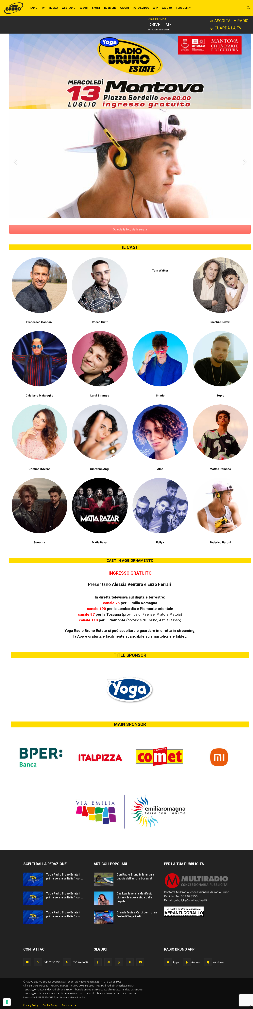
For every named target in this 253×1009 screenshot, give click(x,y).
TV (43, 7)
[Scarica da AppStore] (168, 962)
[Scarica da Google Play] (187, 962)
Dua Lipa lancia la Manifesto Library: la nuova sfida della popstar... (135, 897)
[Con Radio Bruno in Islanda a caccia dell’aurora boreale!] (103, 879)
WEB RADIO (69, 7)
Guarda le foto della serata (130, 229)
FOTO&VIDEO (141, 7)
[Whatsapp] (38, 962)
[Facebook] (98, 962)
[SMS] (27, 962)
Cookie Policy (50, 1005)
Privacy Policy (30, 1005)
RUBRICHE (110, 7)
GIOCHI (124, 7)
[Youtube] (140, 962)
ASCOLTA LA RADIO (231, 21)
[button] (248, 8)
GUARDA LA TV (228, 28)
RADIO (34, 7)
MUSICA (53, 7)
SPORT (96, 7)
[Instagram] (108, 962)
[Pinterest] (119, 962)
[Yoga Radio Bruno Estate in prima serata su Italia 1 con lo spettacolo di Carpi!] (33, 879)
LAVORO (167, 7)
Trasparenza (69, 1005)
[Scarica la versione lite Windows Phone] (208, 962)
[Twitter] (130, 962)
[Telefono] (67, 962)
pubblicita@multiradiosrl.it (190, 900)
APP (155, 7)
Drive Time (160, 24)
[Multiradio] (196, 888)
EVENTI (83, 7)
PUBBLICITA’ (183, 7)
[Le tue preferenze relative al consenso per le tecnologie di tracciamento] (7, 1002)
